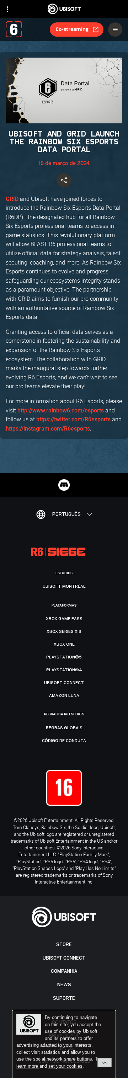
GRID (12, 199)
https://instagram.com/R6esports (48, 428)
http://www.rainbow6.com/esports (60, 410)
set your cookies (65, 1066)
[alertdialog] (64, 1044)
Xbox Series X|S (64, 631)
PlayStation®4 (64, 669)
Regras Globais (64, 727)
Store (64, 944)
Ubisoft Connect (64, 958)
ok (104, 1062)
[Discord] (64, 485)
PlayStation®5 (64, 657)
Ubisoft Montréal (64, 586)
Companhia (64, 971)
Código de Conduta (64, 740)
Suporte (64, 998)
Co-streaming (72, 29)
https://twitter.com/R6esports (73, 419)
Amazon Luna (64, 695)
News (64, 984)
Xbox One (64, 644)
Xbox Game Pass (64, 618)
